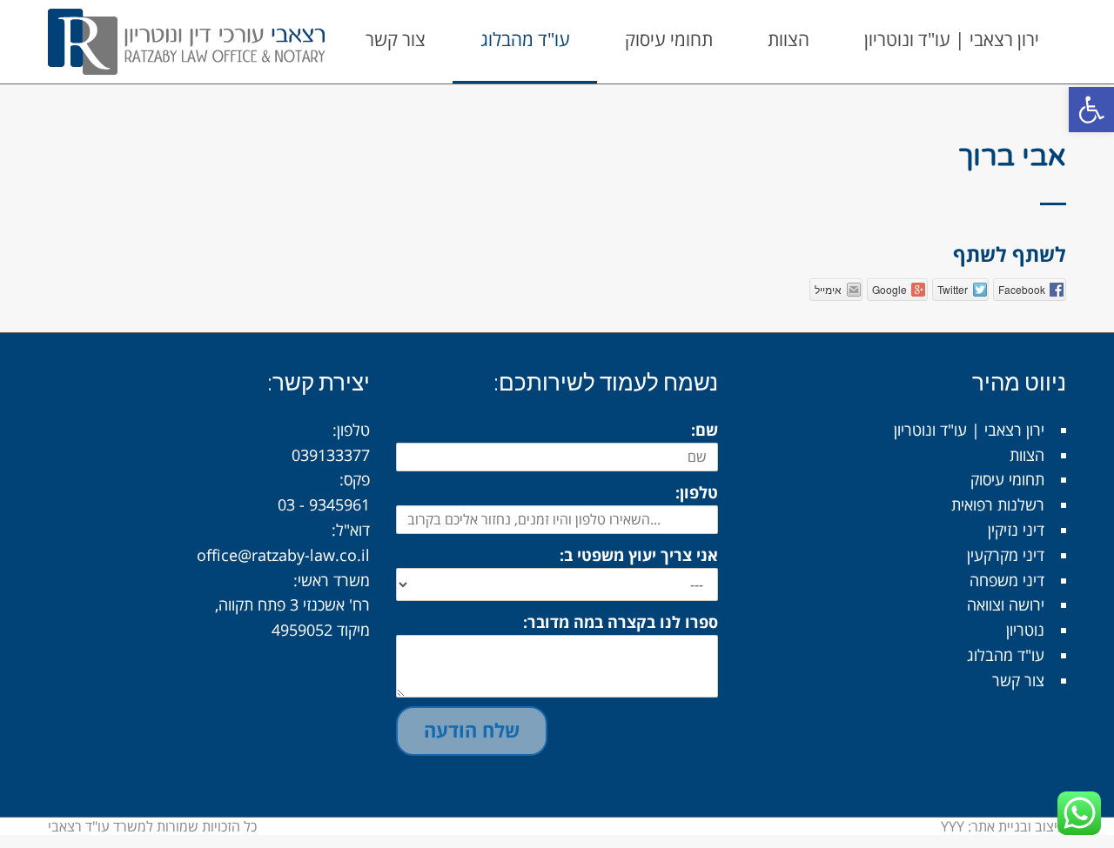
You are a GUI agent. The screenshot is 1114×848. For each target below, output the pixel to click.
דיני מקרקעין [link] (1005, 554)
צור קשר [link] (1018, 680)
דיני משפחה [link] (1007, 580)
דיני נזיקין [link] (1016, 529)
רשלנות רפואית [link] (997, 504)
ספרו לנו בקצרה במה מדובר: (620, 622)
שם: (704, 429)
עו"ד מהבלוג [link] (1005, 654)
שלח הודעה (472, 730)
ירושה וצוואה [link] (1005, 604)
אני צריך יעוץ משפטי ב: (639, 555)
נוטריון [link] (1025, 629)
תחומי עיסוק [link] (1007, 479)
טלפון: (696, 492)
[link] (1091, 109)
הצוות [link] (1027, 454)
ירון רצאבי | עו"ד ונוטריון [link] (969, 429)
